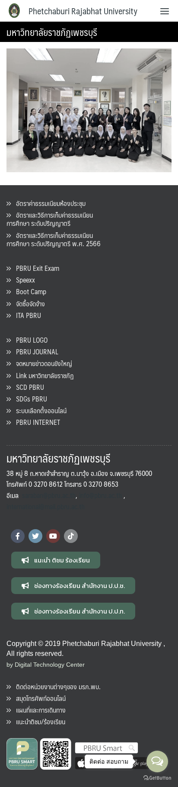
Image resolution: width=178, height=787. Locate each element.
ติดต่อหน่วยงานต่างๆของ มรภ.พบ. (56, 686)
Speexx (23, 280)
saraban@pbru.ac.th (49, 495)
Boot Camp (28, 291)
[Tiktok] (71, 536)
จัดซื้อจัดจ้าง (28, 303)
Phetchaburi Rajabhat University (83, 10)
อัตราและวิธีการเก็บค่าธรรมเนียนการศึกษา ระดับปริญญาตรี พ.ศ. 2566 (53, 239)
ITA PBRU (26, 315)
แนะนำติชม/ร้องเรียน (38, 721)
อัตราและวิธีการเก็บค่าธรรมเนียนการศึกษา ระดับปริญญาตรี (49, 219)
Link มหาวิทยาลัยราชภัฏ (42, 375)
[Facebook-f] (18, 536)
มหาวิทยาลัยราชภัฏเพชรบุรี (51, 32)
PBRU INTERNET (35, 422)
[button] (55, 560)
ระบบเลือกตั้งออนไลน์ (39, 410)
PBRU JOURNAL (34, 351)
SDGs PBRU (29, 399)
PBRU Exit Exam (35, 268)
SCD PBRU (27, 387)
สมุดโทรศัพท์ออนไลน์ (38, 698)
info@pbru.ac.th (100, 495)
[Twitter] (35, 536)
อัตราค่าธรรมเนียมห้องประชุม (48, 203)
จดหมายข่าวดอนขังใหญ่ (41, 363)
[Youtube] (53, 536)
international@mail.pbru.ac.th (45, 506)
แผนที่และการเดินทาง (38, 710)
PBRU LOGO (29, 340)
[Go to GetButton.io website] (157, 778)
